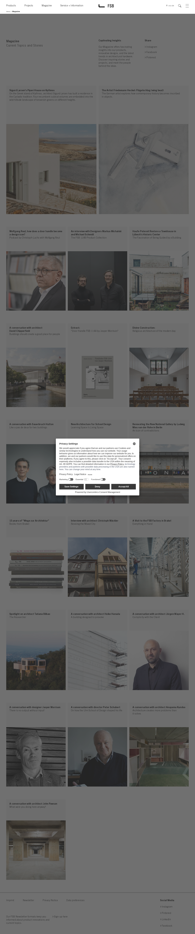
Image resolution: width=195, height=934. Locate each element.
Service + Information (71, 6)
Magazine (47, 6)
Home (8, 11)
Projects (28, 6)
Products (11, 6)
